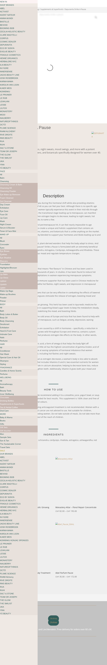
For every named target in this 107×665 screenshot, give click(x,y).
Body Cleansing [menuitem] (7, 321)
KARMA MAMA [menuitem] (6, 81)
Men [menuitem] (2, 434)
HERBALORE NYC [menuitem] (8, 61)
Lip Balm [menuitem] (4, 274)
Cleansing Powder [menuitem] (8, 191)
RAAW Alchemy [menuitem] (7, 577)
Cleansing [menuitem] (4, 181)
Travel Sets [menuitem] (5, 447)
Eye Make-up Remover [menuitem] (10, 194)
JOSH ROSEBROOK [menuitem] (9, 78)
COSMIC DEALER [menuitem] (8, 42)
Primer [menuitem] (3, 301)
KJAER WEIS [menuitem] (6, 88)
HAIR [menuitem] (2, 344)
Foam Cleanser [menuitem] (7, 198)
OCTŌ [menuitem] (3, 125)
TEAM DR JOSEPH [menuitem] (8, 151)
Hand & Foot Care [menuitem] (8, 331)
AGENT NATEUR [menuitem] (7, 15)
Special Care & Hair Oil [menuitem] (10, 357)
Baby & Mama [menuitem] (6, 417)
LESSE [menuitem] (3, 105)
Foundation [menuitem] (5, 264)
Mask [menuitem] (2, 221)
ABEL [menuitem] (2, 8)
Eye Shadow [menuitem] (5, 258)
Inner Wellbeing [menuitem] (7, 394)
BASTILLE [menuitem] (4, 22)
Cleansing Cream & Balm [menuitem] (11, 184)
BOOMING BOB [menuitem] (7, 28)
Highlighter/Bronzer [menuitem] (8, 268)
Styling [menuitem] (3, 364)
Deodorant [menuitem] (4, 324)
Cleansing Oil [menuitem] (6, 188)
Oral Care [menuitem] (4, 411)
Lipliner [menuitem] (3, 281)
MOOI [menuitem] (2, 115)
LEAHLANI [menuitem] (4, 101)
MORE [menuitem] (3, 414)
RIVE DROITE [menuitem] (6, 135)
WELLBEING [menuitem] (5, 377)
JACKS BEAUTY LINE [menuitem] (9, 75)
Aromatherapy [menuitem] (6, 384)
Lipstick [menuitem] (3, 284)
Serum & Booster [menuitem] (7, 228)
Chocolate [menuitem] (4, 397)
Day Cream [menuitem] (5, 204)
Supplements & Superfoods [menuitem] (12, 404)
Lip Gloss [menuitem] (4, 278)
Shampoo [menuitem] (4, 361)
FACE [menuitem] (2, 171)
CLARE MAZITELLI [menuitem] (8, 35)
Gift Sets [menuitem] (4, 427)
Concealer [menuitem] (4, 244)
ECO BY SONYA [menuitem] (7, 48)
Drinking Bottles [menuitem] (7, 401)
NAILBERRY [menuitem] (5, 118)
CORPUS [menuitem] (4, 38)
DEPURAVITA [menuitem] (6, 45)
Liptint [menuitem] (2, 288)
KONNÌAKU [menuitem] (5, 91)
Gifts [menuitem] (2, 424)
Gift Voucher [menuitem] (5, 431)
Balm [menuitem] (2, 178)
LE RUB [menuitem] (3, 98)
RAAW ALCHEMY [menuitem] (7, 131)
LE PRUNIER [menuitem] (6, 95)
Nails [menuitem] (2, 337)
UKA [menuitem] (2, 161)
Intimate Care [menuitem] (6, 334)
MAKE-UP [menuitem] (4, 234)
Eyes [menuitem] (2, 248)
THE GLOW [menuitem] (5, 155)
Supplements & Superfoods (51, 9)
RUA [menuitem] (2, 141)
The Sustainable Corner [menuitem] (10, 444)
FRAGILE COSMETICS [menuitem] (10, 55)
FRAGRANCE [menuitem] (6, 367)
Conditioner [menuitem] (5, 351)
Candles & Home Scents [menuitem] (10, 371)
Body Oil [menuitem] (3, 318)
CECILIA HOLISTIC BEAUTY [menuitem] (12, 31)
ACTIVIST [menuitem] (4, 11)
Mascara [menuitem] (4, 261)
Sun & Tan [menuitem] (4, 440)
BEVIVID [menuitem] (4, 25)
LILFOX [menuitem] (3, 108)
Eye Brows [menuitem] (4, 251)
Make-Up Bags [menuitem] (6, 291)
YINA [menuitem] (2, 164)
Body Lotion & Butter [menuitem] (9, 314)
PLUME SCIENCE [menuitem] (8, 128)
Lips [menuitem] (2, 271)
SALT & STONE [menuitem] (7, 148)
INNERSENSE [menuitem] (6, 71)
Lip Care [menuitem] (4, 218)
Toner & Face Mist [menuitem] (8, 231)
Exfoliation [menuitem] (4, 208)
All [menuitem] (1, 174)
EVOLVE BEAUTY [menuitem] (8, 51)
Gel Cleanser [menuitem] (6, 201)
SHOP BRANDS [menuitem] (7, 5)
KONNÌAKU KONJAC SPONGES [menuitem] (14, 540)
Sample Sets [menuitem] (5, 437)
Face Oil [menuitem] (3, 214)
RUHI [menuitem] (2, 145)
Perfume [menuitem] (4, 341)
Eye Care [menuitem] (4, 211)
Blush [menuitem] (2, 241)
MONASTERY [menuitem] (6, 111)
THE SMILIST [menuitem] (6, 158)
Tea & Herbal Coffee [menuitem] (9, 407)
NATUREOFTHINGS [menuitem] (9, 121)
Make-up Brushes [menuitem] (8, 294)
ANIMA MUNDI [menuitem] (6, 18)
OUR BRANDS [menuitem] (6, 454)
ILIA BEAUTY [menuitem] (6, 65)
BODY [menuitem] (2, 304)
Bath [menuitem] (2, 311)
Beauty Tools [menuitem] (5, 391)
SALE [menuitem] (2, 451)
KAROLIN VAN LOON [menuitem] (9, 85)
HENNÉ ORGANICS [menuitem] (9, 58)
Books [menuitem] (2, 420)
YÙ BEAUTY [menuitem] (5, 168)
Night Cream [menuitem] (5, 224)
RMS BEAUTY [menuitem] (6, 138)
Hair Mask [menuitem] (4, 354)
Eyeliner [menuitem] (3, 254)
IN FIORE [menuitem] (4, 68)
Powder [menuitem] (3, 298)
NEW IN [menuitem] (3, 2)
